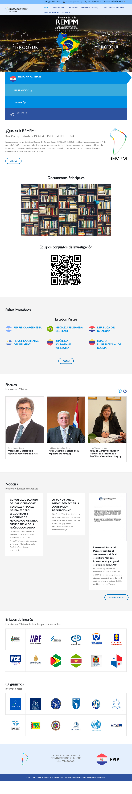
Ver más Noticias (116, 597)
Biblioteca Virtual (51, 12)
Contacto (67, 12)
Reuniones (73, 7)
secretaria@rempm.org (74, 2)
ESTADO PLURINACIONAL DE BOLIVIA (109, 344)
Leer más (13, 161)
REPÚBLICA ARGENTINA (28, 327)
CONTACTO (22, 113)
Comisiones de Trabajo (90, 7)
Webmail (107, 2)
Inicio (46, 7)
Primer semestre (21, 90)
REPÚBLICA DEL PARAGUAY (106, 329)
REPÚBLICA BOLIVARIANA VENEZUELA (63, 344)
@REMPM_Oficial (54, 2)
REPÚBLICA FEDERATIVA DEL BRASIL (69, 329)
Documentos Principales (114, 7)
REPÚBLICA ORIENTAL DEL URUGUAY (26, 342)
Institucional (58, 7)
